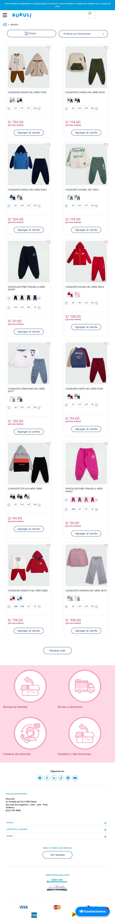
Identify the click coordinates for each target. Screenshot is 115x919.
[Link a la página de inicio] (4, 24)
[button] (92, 15)
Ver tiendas (57, 855)
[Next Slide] (39, 108)
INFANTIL (14, 24)
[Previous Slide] (8, 108)
